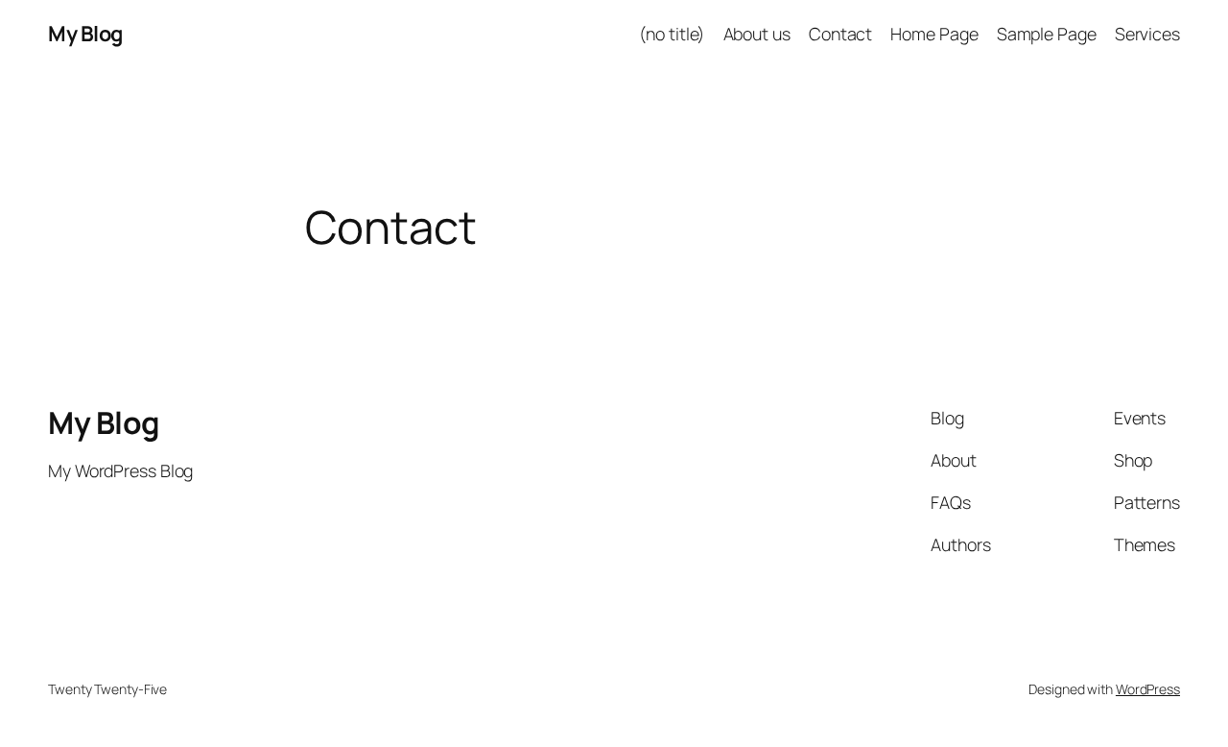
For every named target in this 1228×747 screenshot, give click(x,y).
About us (757, 33)
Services (1147, 33)
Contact (840, 33)
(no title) (671, 33)
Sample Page (1047, 33)
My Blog (85, 33)
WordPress (1148, 689)
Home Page (934, 33)
